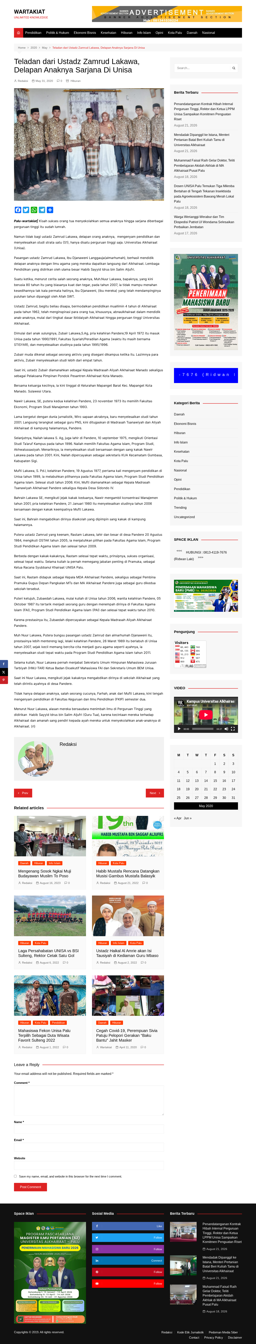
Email (19, 1140)
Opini (159, 32)
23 (224, 789)
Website (19, 1158)
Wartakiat (106, 1047)
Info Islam (144, 32)
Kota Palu (175, 32)
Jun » (188, 818)
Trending (180, 507)
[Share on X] (4, 672)
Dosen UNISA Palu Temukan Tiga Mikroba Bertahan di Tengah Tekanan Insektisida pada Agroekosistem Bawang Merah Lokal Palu (204, 193)
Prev (25, 793)
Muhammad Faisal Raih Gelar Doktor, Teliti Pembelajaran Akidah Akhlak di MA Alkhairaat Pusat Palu (204, 165)
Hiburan (126, 32)
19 (188, 789)
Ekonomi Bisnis (85, 32)
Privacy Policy (213, 1337)
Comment (22, 1082)
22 (215, 789)
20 (197, 789)
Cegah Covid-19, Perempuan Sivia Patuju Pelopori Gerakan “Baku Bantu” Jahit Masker (126, 1035)
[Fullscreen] (233, 729)
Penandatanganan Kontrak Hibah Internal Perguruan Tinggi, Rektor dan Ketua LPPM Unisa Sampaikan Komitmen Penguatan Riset (204, 111)
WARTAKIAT (29, 11)
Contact (194, 1337)
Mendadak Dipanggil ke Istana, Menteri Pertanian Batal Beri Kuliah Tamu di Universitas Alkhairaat (201, 140)
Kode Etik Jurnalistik (190, 1332)
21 (206, 789)
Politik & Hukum (57, 32)
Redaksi (23, 80)
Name (19, 1122)
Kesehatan (108, 32)
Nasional (208, 32)
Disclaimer (235, 1337)
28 (206, 797)
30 (224, 797)
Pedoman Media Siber (223, 1332)
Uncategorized (184, 517)
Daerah (192, 32)
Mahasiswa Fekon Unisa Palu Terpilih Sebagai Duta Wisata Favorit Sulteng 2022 (44, 1035)
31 (233, 797)
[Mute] (226, 729)
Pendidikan (33, 32)
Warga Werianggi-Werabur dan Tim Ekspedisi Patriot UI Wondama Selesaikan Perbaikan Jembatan (204, 222)
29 (215, 797)
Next (153, 793)
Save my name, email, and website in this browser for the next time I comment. (70, 1176)
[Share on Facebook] (4, 664)
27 (197, 797)
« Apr (177, 818)
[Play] (179, 729)
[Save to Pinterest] (4, 680)
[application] (206, 715)
